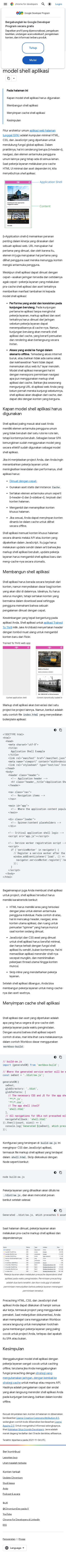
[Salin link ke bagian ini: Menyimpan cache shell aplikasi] (6, 1008)
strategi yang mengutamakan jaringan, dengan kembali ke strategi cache (30, 1378)
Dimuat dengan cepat (22, 481)
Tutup (33, 48)
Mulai (33, 60)
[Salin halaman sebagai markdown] (9, 78)
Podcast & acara (11, 1493)
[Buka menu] (5, 4)
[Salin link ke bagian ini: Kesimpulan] (27, 1349)
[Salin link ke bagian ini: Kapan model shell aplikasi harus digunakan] (25, 414)
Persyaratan (9, 1539)
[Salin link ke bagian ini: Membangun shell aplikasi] (52, 572)
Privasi (22, 1539)
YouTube (7, 1514)
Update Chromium (13, 1477)
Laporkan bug (10, 1457)
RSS (5, 1524)
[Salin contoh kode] (60, 730)
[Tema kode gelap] (55, 730)
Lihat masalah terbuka (14, 1462)
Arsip (5, 1488)
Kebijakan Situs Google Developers (26, 1429)
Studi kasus (9, 1483)
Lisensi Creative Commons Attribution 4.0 (37, 1418)
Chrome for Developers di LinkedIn (21, 1519)
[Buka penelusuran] (43, 4)
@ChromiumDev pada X (16, 1508)
